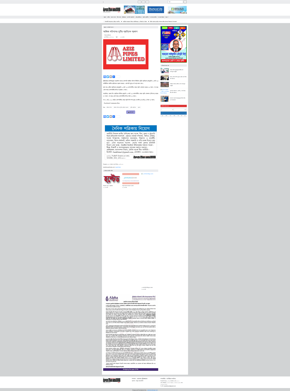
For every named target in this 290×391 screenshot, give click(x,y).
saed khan (118, 167)
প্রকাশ (139, 107)
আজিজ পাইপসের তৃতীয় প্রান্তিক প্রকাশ (121, 107)
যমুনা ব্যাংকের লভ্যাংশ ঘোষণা (128, 185)
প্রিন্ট (117, 37)
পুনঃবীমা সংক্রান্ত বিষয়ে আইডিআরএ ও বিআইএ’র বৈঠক (135, 21)
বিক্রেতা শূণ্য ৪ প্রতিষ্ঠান (108, 185)
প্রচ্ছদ (105, 27)
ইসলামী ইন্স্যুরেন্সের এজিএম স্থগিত (112, 21)
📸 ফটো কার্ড (130, 112)
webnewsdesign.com (152, 390)
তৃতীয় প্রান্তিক (133, 107)
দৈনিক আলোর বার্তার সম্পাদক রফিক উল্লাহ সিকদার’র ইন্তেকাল (163, 21)
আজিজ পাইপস (109, 107)
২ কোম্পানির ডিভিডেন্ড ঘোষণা (147, 287)
